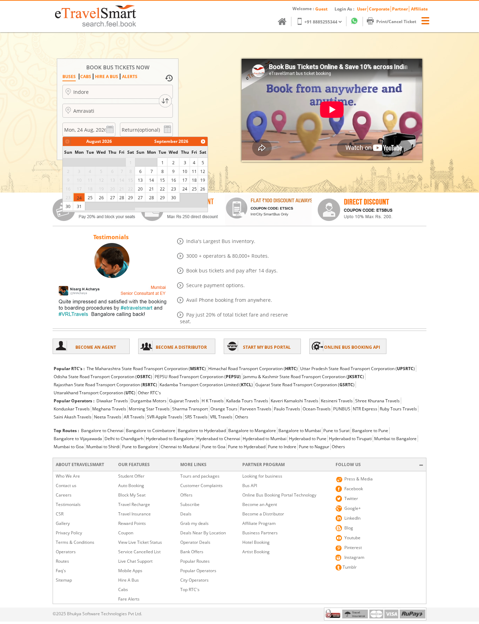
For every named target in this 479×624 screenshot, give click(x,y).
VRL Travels (221, 417)
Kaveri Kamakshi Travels (294, 401)
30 (68, 206)
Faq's (61, 571)
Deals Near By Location (203, 533)
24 (79, 198)
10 (184, 171)
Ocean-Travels (317, 409)
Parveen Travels (255, 409)
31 (79, 206)
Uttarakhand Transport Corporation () (94, 393)
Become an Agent (259, 504)
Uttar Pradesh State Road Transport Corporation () (357, 369)
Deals (185, 514)
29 (130, 198)
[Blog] (339, 528)
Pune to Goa (213, 447)
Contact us (66, 485)
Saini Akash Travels (73, 417)
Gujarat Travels (184, 401)
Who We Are (68, 476)
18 (194, 180)
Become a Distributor (263, 514)
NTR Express (365, 409)
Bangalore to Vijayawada (78, 439)
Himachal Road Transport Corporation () (253, 369)
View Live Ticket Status (140, 542)
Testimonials (68, 504)
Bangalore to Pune (370, 431)
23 (173, 189)
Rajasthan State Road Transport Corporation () (105, 385)
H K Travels (213, 401)
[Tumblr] (339, 567)
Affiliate (419, 9)
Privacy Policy (69, 533)
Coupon (125, 533)
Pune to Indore (282, 447)
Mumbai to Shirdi (103, 447)
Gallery (63, 523)
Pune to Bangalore (140, 447)
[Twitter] (339, 498)
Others (241, 417)
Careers (64, 495)
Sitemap (64, 580)
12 (202, 171)
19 (202, 180)
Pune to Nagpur (314, 447)
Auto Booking (131, 485)
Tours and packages (200, 476)
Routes (62, 561)
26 (101, 198)
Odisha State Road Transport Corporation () (103, 377)
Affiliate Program (259, 523)
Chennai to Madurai (180, 447)
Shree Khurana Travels (377, 401)
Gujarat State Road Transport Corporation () (305, 385)
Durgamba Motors (148, 401)
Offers (186, 495)
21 (151, 189)
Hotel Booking (256, 542)
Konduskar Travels (72, 409)
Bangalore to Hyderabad (202, 431)
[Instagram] (339, 557)
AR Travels (134, 417)
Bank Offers (191, 552)
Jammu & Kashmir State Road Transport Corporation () (303, 377)
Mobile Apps (130, 571)
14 (151, 180)
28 (121, 198)
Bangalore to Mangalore (252, 431)
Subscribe (190, 504)
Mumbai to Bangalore (395, 439)
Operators (66, 552)
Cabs (123, 589)
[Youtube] (339, 538)
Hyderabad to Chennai (218, 439)
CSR (59, 514)
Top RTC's (190, 589)
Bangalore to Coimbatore (150, 431)
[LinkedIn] (339, 518)
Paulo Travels (287, 409)
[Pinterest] (339, 548)
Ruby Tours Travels (398, 409)
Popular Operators (198, 571)
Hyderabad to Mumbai (264, 439)
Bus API (249, 485)
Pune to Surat (336, 431)
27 (112, 198)
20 (140, 189)
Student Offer (131, 476)
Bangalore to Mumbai (299, 431)
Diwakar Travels (112, 401)
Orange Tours (223, 409)
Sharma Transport (190, 409)
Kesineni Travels (337, 401)
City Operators (194, 580)
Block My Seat (132, 495)
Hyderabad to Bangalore (170, 439)
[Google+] (339, 508)
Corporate (379, 9)
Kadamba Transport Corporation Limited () (206, 385)
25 (90, 198)
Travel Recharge (134, 504)
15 (162, 180)
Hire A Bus (128, 580)
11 (194, 171)
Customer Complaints (201, 485)
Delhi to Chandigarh (123, 439)
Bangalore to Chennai (102, 431)
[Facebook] (339, 489)
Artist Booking (256, 552)
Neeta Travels (107, 417)
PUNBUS (341, 409)
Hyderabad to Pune (307, 439)
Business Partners (260, 533)
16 (173, 180)
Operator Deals (195, 542)
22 (162, 189)
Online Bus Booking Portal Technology (279, 495)
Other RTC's (149, 393)
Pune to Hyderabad (246, 447)
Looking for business (262, 476)
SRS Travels (196, 417)
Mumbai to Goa (69, 447)
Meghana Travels (109, 409)
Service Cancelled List (139, 552)
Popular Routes (195, 561)
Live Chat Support (135, 561)
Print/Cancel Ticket (396, 22)
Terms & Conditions (75, 542)
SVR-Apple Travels (164, 417)
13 (140, 180)
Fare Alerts (129, 599)
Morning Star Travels (149, 409)
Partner (400, 9)
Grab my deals (194, 523)
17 (184, 180)
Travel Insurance (134, 514)
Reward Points (132, 523)
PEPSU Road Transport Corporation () (198, 377)
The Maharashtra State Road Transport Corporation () (146, 369)
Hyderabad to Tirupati (350, 439)
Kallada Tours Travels (247, 401)
